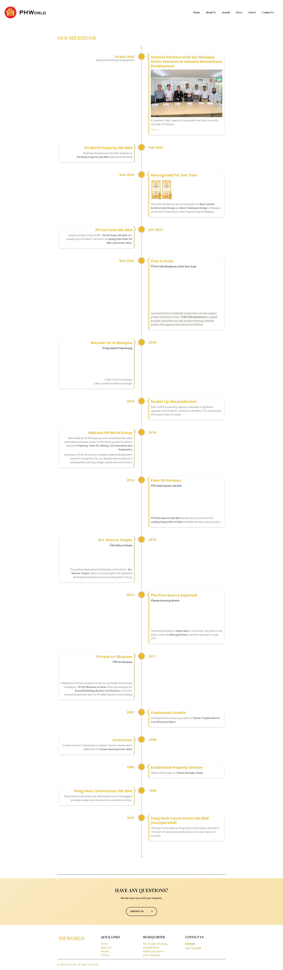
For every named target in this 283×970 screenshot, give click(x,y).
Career (252, 12)
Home (196, 12)
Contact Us (268, 12)
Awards (226, 12)
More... (154, 129)
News (239, 12)
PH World (71, 938)
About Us (211, 12)
